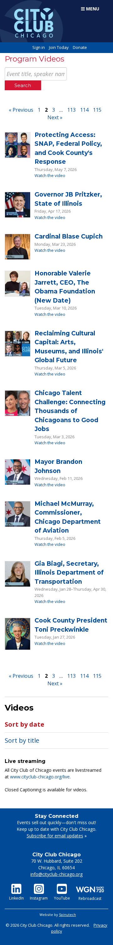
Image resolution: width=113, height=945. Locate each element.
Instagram (39, 898)
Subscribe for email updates (55, 836)
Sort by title (22, 740)
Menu (92, 9)
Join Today (59, 47)
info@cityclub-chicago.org (56, 874)
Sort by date (24, 724)
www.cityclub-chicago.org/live (40, 777)
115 (97, 109)
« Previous (21, 109)
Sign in (38, 47)
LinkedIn (16, 898)
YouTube (62, 898)
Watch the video (50, 175)
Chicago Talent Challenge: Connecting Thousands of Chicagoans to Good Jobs (70, 411)
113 (71, 109)
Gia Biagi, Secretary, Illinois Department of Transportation (69, 572)
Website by (58, 914)
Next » (54, 117)
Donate (80, 47)
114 (84, 109)
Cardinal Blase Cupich (69, 236)
